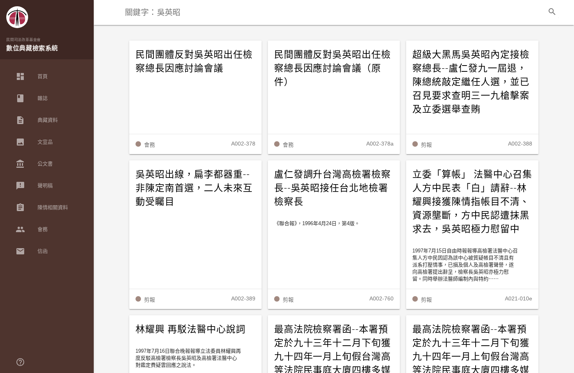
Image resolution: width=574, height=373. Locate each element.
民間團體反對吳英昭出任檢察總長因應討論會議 (194, 61)
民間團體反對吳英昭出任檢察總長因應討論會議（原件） (332, 68)
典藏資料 (37, 120)
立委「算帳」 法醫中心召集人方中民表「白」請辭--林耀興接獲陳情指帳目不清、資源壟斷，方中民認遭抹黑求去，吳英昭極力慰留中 (472, 201)
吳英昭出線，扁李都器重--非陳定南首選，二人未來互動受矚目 (194, 188)
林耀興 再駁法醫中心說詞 (190, 329)
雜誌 (32, 98)
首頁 (32, 76)
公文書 (34, 164)
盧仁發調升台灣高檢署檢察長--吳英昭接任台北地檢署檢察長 (332, 188)
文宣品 (34, 142)
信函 (32, 251)
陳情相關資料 (42, 207)
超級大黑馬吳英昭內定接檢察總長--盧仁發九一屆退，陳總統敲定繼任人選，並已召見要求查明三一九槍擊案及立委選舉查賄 (470, 82)
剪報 (426, 145)
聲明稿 (34, 185)
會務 (32, 229)
